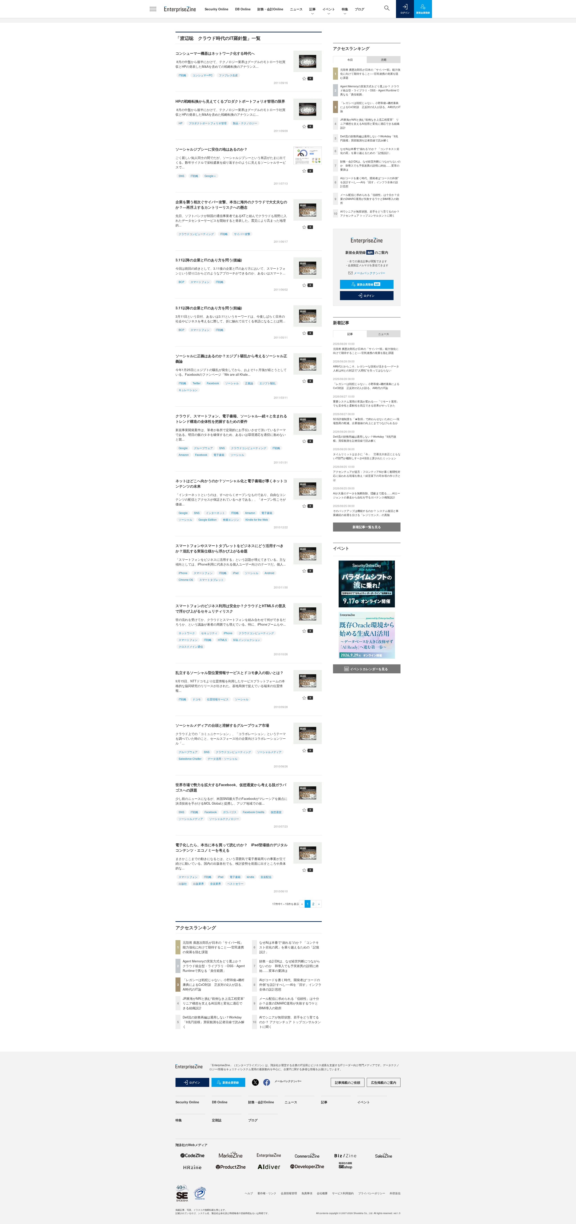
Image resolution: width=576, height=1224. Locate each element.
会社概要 (322, 1193)
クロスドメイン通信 (191, 646)
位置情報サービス (218, 699)
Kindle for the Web (256, 519)
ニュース (296, 9)
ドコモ (197, 699)
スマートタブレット (211, 579)
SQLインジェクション (246, 640)
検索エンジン (231, 519)
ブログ (359, 9)
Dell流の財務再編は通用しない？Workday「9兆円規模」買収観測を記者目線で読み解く (213, 1022)
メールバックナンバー (369, 273)
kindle (250, 877)
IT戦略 (182, 75)
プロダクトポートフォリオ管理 (208, 123)
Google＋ (210, 176)
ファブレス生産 (228, 75)
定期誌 (216, 1120)
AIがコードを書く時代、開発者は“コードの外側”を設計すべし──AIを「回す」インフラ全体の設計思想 (290, 984)
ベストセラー (235, 883)
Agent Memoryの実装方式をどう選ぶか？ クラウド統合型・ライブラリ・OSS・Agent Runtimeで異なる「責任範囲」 (214, 966)
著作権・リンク (266, 1193)
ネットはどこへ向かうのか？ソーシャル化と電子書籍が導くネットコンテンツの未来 (231, 483)
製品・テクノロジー (245, 123)
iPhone (183, 573)
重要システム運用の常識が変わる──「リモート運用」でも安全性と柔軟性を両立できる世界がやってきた (366, 403)
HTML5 (222, 640)
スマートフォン (200, 282)
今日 (350, 60)
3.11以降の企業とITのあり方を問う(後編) (209, 259)
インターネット (215, 513)
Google (183, 448)
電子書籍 (219, 455)
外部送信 (395, 1193)
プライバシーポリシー (371, 1193)
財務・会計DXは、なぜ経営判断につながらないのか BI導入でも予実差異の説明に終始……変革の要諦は (289, 966)
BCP (181, 282)
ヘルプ (249, 1193)
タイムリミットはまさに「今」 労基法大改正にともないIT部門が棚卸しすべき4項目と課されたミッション (366, 456)
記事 (312, 9)
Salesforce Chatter (190, 758)
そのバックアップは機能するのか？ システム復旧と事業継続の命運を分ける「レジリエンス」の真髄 (365, 513)
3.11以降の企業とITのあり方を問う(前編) (209, 307)
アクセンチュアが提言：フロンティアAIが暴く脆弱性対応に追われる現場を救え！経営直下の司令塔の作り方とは (366, 476)
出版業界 (198, 883)
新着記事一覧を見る (367, 527)
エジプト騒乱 (267, 383)
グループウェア (203, 448)
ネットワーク (187, 633)
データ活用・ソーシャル (222, 758)
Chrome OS (186, 579)
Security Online (216, 9)
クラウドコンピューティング (196, 234)
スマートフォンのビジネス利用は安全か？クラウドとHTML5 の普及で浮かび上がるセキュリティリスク (231, 608)
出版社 (183, 883)
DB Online (243, 9)
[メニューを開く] (153, 9)
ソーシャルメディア (269, 752)
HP (180, 123)
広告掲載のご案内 (383, 1082)
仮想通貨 (276, 812)
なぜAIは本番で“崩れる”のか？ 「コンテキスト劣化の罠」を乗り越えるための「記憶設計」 (289, 947)
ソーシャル (232, 383)
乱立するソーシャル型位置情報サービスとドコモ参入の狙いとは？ (230, 672)
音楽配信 (266, 877)
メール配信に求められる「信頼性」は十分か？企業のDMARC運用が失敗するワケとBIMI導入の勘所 (289, 1003)
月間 (383, 60)
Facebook (213, 383)
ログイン (369, 296)
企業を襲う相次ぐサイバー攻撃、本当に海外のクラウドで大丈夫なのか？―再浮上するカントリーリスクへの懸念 (231, 204)
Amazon (184, 455)
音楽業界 (215, 883)
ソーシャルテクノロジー (224, 819)
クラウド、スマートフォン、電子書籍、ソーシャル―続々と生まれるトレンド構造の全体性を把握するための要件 (231, 418)
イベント (328, 9)
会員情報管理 (289, 1193)
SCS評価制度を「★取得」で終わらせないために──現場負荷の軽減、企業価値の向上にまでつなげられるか (366, 421)
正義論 (249, 383)
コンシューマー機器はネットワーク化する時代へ (215, 53)
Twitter (196, 383)
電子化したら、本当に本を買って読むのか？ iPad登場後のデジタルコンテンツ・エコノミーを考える (232, 847)
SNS (181, 176)
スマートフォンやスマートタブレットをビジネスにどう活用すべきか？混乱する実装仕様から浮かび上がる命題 (230, 548)
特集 (345, 9)
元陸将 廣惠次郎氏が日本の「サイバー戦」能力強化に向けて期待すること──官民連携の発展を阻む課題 (213, 947)
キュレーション (188, 390)
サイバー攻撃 (242, 234)
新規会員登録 (368, 284)
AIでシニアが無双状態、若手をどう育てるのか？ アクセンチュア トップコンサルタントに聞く (290, 1022)
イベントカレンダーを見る (369, 669)
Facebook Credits (253, 812)
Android (269, 573)
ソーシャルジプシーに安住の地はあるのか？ (212, 149)
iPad (235, 573)
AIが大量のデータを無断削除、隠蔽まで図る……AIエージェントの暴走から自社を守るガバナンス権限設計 (366, 495)
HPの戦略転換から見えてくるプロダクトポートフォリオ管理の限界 (230, 101)
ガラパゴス (229, 812)
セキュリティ (209, 633)
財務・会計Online (270, 9)
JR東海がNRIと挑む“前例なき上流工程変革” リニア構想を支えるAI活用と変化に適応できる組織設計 (215, 1003)
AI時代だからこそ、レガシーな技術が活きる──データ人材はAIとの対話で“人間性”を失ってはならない (366, 368)
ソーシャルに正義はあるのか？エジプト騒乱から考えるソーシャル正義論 (231, 358)
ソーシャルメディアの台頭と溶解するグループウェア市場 (222, 725)
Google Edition (207, 519)
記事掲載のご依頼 (347, 1082)
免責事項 (307, 1193)
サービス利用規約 (343, 1193)
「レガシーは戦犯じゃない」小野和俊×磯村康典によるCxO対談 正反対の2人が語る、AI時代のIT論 (213, 984)
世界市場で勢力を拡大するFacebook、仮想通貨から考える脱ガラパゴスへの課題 (231, 787)
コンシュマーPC (203, 75)
